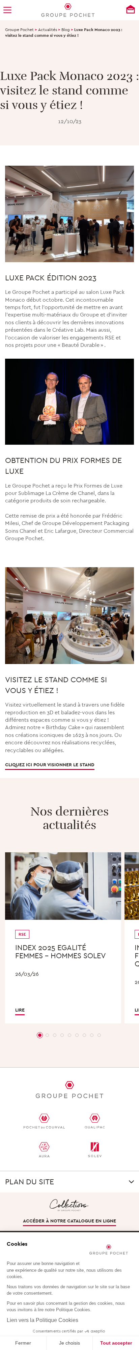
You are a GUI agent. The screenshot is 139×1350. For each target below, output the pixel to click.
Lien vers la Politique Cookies (42, 1320)
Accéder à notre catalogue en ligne (69, 1221)
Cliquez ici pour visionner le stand (49, 765)
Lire (20, 1010)
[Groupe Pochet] (67, 10)
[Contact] (131, 9)
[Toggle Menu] (8, 10)
